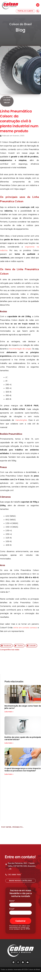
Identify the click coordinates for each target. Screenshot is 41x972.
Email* (11, 909)
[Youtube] (27, 962)
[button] (37, 5)
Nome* (12, 901)
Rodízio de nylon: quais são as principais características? (22, 738)
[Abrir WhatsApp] (35, 966)
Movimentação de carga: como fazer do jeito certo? (22, 707)
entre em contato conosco (25, 627)
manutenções (21, 420)
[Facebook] (23, 962)
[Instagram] (18, 962)
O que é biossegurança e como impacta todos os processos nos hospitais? (22, 769)
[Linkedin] (13, 962)
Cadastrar (20, 921)
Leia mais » (8, 712)
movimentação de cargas (20, 349)
